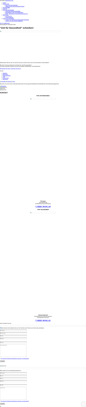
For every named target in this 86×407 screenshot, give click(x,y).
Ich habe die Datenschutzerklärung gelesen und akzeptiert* (15, 358)
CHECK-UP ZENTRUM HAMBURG (14, 21)
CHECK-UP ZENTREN (8, 18)
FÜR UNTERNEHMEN (8, 10)
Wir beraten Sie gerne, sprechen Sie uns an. (10, 68)
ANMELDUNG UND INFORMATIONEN (14, 6)
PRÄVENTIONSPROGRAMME (12, 11)
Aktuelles (5, 73)
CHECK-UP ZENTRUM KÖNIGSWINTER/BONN (17, 19)
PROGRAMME (6, 7)
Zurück (1, 70)
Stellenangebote (9, 17)
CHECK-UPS (6, 4)
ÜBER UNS (5, 15)
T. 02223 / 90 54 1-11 (43, 320)
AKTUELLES (8, 16)
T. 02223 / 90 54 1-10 (43, 206)
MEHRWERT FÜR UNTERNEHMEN (14, 12)
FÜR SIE (5, 9)
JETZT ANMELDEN (5, 23)
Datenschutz (6, 78)
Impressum (5, 79)
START (4, 2)
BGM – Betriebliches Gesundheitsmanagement (16, 13)
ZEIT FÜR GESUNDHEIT (11, 5)
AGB (4, 76)
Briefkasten (5, 74)
